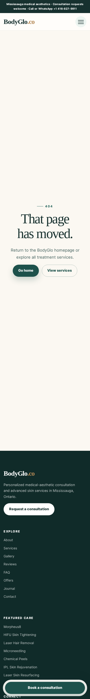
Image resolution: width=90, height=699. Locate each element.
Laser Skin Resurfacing (21, 675)
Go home (25, 270)
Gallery (9, 556)
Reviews (10, 564)
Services (10, 548)
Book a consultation (45, 687)
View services (59, 270)
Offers (8, 580)
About (8, 540)
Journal (9, 588)
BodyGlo (19, 21)
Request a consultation (29, 509)
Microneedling (14, 651)
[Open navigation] (80, 21)
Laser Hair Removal (19, 643)
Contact (10, 596)
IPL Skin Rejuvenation (20, 667)
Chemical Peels (15, 659)
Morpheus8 (12, 627)
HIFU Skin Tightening (20, 635)
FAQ (7, 572)
